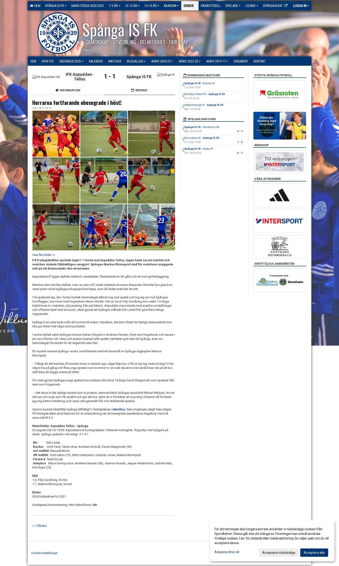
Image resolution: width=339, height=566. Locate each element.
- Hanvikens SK (201, 127)
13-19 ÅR (150, 6)
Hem (36, 6)
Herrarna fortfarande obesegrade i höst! (77, 103)
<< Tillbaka (39, 525)
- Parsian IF (199, 83)
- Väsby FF (198, 148)
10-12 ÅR (131, 6)
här (94, 505)
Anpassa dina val (226, 552)
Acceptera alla (314, 552)
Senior (189, 6)
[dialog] (272, 540)
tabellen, (119, 409)
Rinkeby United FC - (204, 94)
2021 (62, 496)
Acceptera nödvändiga (278, 552)
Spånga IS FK (54, 6)
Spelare (232, 6)
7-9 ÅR (113, 6)
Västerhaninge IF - (203, 105)
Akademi (170, 6)
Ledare (250, 6)
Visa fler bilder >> (43, 255)
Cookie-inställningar (44, 553)
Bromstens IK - (201, 137)
